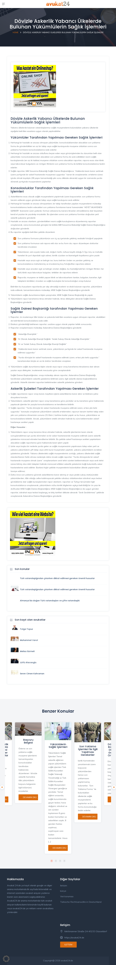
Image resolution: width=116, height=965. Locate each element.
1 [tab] (51, 860)
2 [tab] (55, 860)
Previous (1, 786)
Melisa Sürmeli (27, 651)
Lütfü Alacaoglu (28, 662)
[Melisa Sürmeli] (15, 652)
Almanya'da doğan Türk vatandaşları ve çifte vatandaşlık (50, 600)
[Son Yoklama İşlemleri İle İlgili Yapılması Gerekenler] (87, 732)
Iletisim (63, 885)
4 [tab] (64, 860)
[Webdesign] (32, 533)
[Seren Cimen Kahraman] (15, 674)
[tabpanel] (58, 786)
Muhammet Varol (29, 640)
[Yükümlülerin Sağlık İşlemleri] (58, 731)
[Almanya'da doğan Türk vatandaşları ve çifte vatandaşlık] (15, 601)
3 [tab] (60, 860)
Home (15, 32)
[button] (6, 959)
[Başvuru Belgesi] (28, 729)
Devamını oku (30, 797)
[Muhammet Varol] (15, 641)
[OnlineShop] (35, 86)
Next (113, 786)
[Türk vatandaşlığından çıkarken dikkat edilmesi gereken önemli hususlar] (15, 579)
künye (63, 890)
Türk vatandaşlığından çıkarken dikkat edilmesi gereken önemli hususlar (57, 578)
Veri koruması (66, 896)
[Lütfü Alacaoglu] (15, 663)
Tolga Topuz (26, 629)
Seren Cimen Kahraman (32, 673)
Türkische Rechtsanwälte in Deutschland (80, 901)
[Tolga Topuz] (15, 629)
